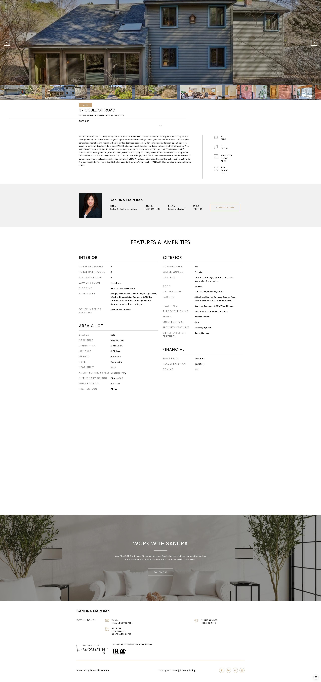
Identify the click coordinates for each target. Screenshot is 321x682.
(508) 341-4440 (152, 209)
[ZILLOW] (242, 670)
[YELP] (235, 670)
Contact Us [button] (160, 572)
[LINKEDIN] (228, 670)
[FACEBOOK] (221, 670)
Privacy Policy (187, 670)
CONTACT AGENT (225, 208)
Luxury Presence (99, 670)
